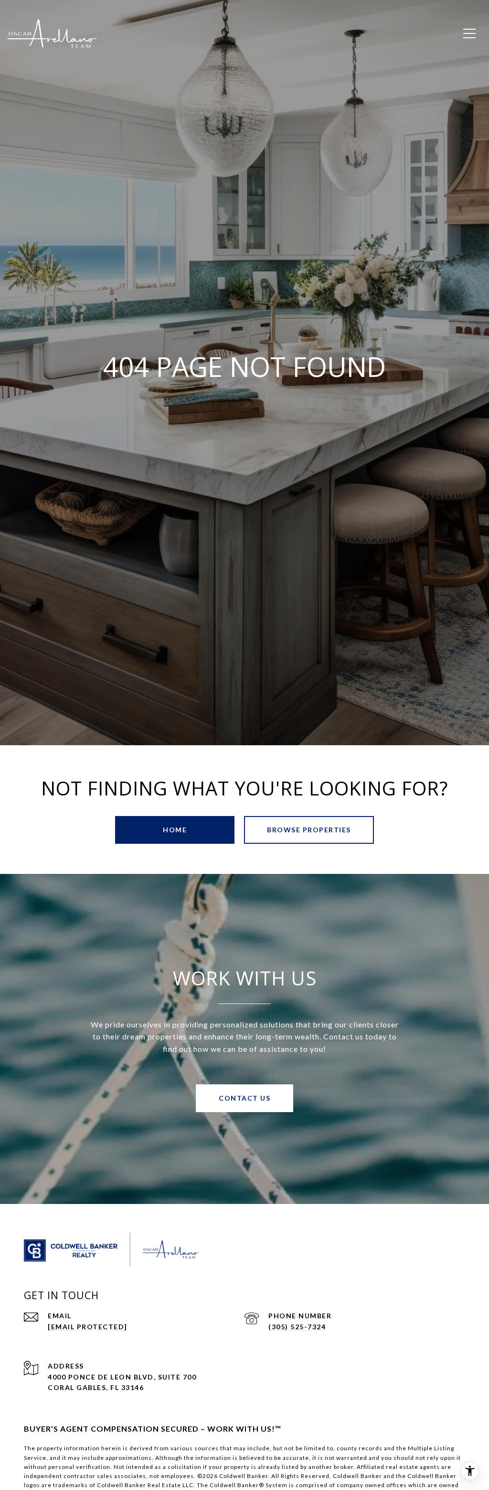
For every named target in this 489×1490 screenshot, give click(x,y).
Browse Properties (309, 830)
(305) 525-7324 (297, 1327)
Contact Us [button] (244, 1098)
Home (175, 830)
